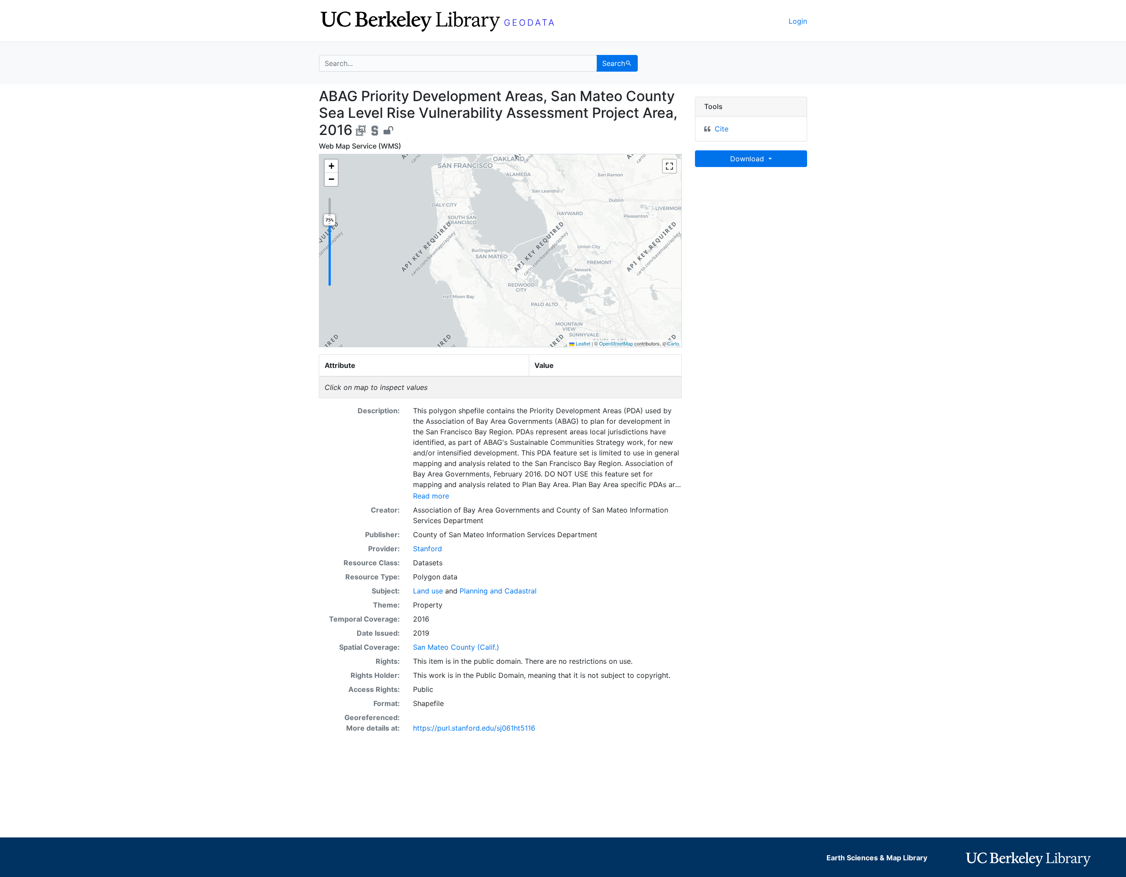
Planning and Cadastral (498, 590)
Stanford (427, 548)
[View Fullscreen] (669, 166)
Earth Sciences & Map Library (876, 857)
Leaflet (582, 343)
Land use (428, 590)
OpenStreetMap (616, 343)
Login (798, 21)
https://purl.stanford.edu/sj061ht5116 (474, 728)
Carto (673, 343)
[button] (331, 166)
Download (748, 158)
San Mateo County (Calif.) (456, 647)
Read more (431, 495)
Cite (721, 128)
